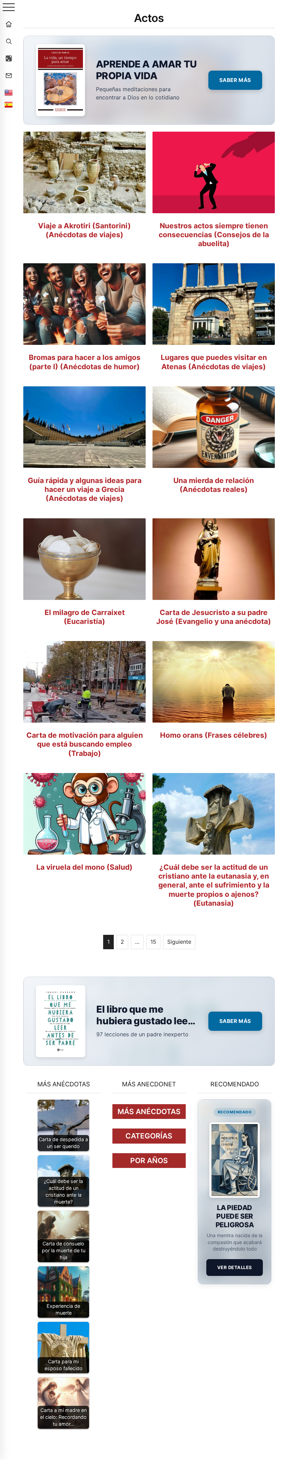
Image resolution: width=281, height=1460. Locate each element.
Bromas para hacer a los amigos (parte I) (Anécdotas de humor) (84, 362)
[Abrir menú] (9, 7)
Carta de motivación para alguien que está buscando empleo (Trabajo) (84, 744)
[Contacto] (8, 75)
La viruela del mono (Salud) (84, 867)
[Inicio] (8, 24)
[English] (8, 92)
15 (153, 941)
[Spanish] (8, 104)
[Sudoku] (8, 58)
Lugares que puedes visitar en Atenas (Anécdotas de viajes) (214, 362)
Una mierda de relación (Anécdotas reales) (213, 485)
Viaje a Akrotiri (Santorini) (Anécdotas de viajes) (84, 230)
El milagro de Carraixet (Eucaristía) (85, 617)
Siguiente (179, 941)
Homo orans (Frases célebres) (213, 735)
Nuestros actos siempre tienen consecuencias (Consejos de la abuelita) (214, 234)
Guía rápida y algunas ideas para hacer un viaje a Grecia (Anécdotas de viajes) (85, 489)
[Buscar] (8, 41)
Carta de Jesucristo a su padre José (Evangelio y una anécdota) (213, 617)
